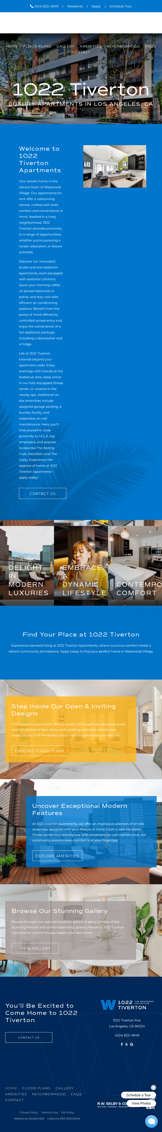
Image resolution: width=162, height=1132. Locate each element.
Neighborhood (123, 46)
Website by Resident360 (29, 1118)
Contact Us (43, 493)
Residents (75, 6)
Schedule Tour (120, 6)
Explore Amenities (57, 856)
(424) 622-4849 (45, 6)
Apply (96, 6)
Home (12, 46)
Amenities (90, 46)
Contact (81, 52)
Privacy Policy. (29, 1112)
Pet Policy (67, 1112)
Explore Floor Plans (40, 751)
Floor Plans (37, 46)
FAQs (150, 46)
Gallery (66, 46)
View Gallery (35, 948)
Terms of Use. (49, 1112)
